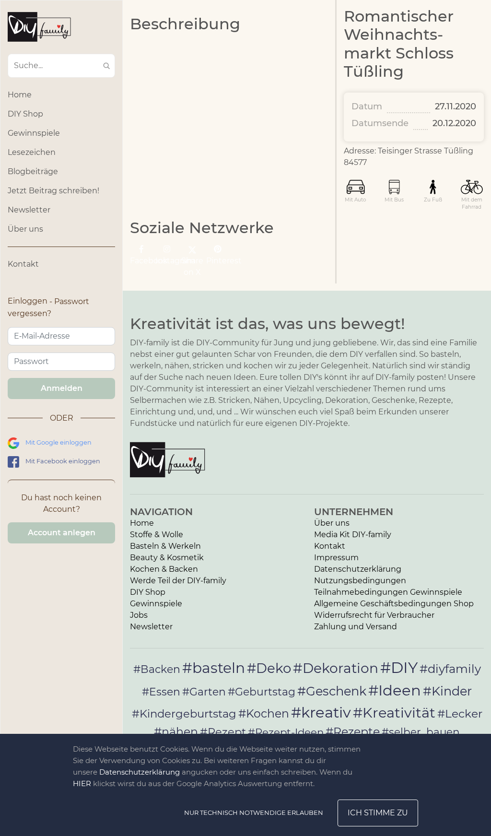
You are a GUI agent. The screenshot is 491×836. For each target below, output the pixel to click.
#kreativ (321, 712)
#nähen (176, 732)
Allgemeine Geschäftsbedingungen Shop (394, 603)
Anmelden (61, 388)
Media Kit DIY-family (352, 534)
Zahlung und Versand (355, 626)
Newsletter (29, 209)
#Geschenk (331, 690)
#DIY (399, 667)
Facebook (141, 260)
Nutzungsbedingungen (360, 580)
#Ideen (394, 690)
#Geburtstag (261, 691)
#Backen (156, 669)
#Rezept (223, 732)
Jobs (139, 615)
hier (82, 783)
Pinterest (217, 260)
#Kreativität (394, 712)
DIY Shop (25, 113)
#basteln (213, 667)
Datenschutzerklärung (357, 569)
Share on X (192, 266)
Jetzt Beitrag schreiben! (53, 190)
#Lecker (459, 713)
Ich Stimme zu (378, 812)
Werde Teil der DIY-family (178, 580)
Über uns (25, 229)
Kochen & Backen (164, 569)
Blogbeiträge (33, 171)
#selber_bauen (421, 732)
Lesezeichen (32, 152)
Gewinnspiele (34, 133)
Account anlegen (61, 532)
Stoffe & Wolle (156, 534)
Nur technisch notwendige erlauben (253, 812)
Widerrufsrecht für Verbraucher (374, 615)
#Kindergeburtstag (184, 713)
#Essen (161, 691)
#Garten (204, 691)
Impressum (336, 557)
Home (20, 94)
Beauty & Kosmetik (167, 557)
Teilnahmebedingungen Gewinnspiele (388, 592)
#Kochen (263, 713)
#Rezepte (353, 732)
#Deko (269, 668)
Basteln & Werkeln (165, 546)
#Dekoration (335, 668)
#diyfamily (450, 668)
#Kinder (447, 690)
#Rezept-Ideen (286, 732)
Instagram (166, 260)
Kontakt (23, 264)
